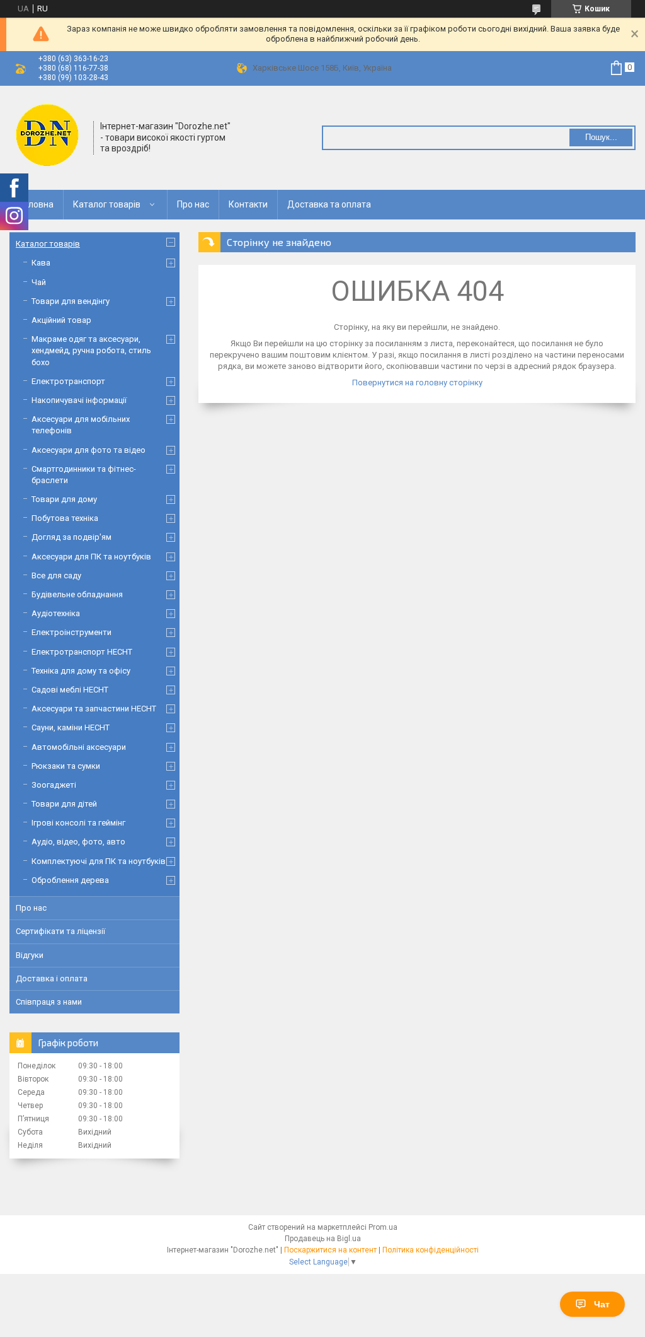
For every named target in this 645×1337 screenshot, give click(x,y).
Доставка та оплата (329, 204)
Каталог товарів (106, 204)
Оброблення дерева (70, 880)
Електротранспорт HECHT (81, 652)
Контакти (248, 204)
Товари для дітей (64, 804)
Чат (602, 1304)
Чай (38, 282)
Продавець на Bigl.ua (323, 1238)
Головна (37, 204)
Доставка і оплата (52, 978)
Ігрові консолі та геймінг (78, 822)
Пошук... (601, 137)
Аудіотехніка (55, 613)
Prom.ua (382, 1227)
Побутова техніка (64, 518)
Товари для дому (64, 499)
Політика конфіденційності (430, 1250)
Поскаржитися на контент (330, 1250)
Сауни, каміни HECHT (70, 727)
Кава (40, 262)
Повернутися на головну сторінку (417, 382)
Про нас (193, 204)
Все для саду (56, 575)
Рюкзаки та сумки (65, 766)
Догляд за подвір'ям (71, 537)
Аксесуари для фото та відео (88, 450)
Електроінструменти (71, 632)
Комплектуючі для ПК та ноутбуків (98, 861)
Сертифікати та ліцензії (60, 931)
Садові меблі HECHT (69, 689)
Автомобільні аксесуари (78, 747)
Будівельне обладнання (77, 594)
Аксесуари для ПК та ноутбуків (91, 556)
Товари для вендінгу (70, 301)
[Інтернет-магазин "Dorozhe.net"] (47, 136)
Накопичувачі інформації (79, 400)
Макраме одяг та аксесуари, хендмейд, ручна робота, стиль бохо (91, 350)
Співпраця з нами (49, 1002)
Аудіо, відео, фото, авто (78, 841)
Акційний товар (61, 320)
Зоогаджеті (53, 785)
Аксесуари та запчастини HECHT (93, 708)
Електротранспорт (68, 381)
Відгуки (29, 955)
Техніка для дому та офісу (80, 670)
